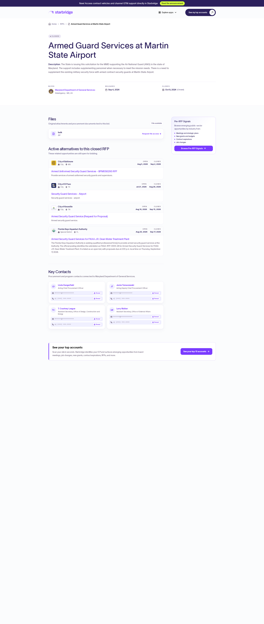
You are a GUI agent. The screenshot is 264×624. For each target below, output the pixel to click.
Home (54, 24)
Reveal (98, 293)
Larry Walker (122, 309)
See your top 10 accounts (194, 351)
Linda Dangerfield (66, 285)
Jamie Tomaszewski (125, 285)
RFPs (62, 24)
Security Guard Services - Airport (68, 194)
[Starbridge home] (60, 12)
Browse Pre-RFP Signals (192, 148)
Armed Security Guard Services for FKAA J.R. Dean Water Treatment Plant (90, 239)
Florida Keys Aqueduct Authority (72, 229)
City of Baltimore (65, 162)
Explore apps (167, 12)
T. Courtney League (66, 309)
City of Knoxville (65, 207)
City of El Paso (64, 184)
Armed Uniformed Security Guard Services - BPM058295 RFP (84, 171)
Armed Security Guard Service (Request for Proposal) (79, 216)
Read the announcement (172, 3)
